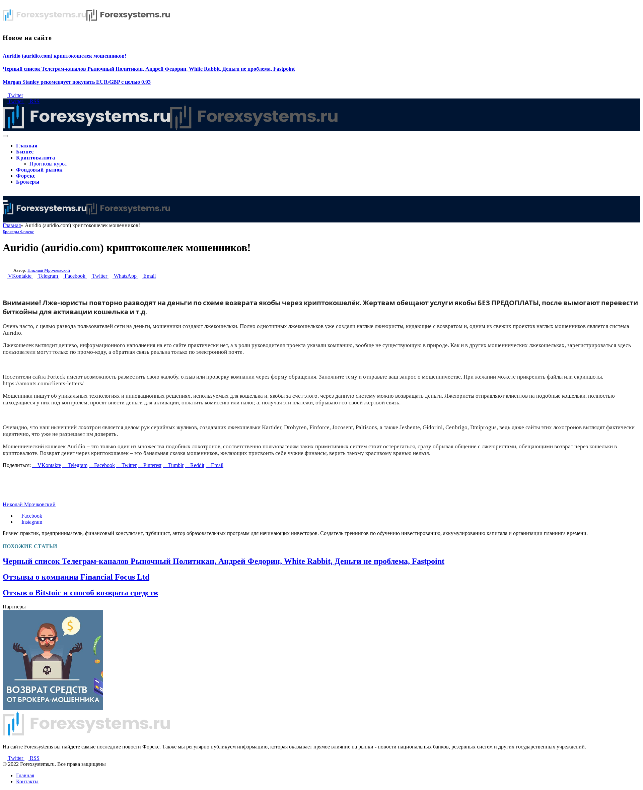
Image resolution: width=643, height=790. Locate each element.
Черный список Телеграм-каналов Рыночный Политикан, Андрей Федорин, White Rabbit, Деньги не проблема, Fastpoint (149, 69)
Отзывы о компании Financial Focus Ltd (76, 577)
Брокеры (28, 182)
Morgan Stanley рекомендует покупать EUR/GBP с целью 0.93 (77, 82)
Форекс (25, 176)
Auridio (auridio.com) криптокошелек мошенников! (64, 56)
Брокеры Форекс (18, 231)
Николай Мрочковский (48, 270)
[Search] (5, 193)
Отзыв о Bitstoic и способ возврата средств (80, 592)
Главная (27, 145)
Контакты (27, 781)
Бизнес (25, 151)
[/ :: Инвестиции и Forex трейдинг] (170, 128)
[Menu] (5, 136)
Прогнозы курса (48, 164)
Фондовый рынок (39, 170)
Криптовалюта (35, 157)
